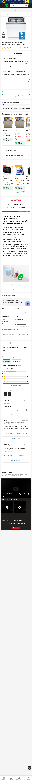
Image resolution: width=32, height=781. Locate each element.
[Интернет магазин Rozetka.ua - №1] (7, 5)
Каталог (4, 779)
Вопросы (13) (16, 361)
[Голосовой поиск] (26, 5)
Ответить (9, 410)
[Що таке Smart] (23, 192)
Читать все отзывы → (9, 466)
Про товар (5, 14)
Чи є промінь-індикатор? (23, 104)
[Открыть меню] (2, 5)
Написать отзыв (16, 385)
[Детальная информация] (10, 162)
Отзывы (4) (6, 361)
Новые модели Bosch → (16, 96)
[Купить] (11, 135)
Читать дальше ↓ (9, 430)
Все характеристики (10, 329)
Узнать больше (8, 289)
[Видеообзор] (3, 34)
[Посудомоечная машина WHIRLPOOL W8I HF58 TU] (8, 122)
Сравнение (18, 779)
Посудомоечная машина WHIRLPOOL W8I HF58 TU (8, 130)
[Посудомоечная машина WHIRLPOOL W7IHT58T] (20, 122)
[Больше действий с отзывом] (26, 410)
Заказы (11, 779)
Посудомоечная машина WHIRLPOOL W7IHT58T (19, 130)
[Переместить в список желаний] (11, 118)
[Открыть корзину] (29, 5)
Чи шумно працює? (8, 104)
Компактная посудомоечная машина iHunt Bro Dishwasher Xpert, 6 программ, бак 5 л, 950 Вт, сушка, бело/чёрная (8, 178)
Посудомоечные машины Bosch (22, 10)
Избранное (27, 779)
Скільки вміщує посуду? (10, 108)
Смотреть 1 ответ (16, 415)
